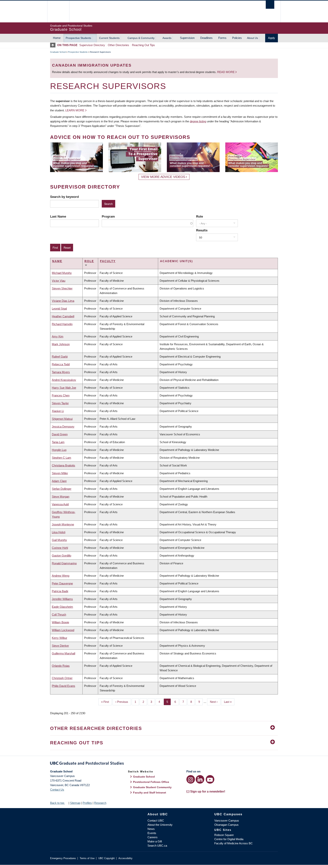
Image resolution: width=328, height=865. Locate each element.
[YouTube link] (210, 779)
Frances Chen (60, 395)
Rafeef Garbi (60, 356)
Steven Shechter (62, 288)
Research (100, 802)
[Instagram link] (190, 779)
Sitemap (75, 802)
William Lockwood (63, 630)
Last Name (58, 216)
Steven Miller (60, 473)
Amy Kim (57, 336)
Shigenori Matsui (62, 418)
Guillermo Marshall (63, 653)
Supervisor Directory (92, 45)
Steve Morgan (60, 496)
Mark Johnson (61, 344)
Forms (222, 37)
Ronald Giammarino (64, 563)
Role (199, 216)
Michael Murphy (62, 272)
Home (57, 37)
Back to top (57, 802)
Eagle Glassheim (62, 606)
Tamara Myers (61, 372)
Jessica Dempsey (63, 426)
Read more (226, 72)
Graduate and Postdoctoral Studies (164, 764)
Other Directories (118, 45)
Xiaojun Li (58, 411)
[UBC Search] (270, 5)
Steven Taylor (60, 403)
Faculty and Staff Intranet (149, 792)
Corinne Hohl (60, 547)
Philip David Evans (63, 685)
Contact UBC (155, 820)
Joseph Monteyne (63, 524)
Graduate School (58, 52)
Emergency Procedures (63, 858)
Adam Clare (59, 481)
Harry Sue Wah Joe (64, 387)
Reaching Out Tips (143, 45)
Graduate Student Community (152, 787)
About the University (160, 824)
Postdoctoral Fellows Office (151, 781)
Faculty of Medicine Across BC (233, 843)
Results (201, 230)
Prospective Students (78, 37)
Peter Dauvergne (62, 583)
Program (108, 216)
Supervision (187, 37)
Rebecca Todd (61, 364)
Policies (237, 37)
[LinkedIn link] (200, 779)
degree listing (198, 121)
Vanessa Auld (60, 504)
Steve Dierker (60, 645)
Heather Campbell (63, 316)
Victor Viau (58, 280)
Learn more (74, 110)
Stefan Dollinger (61, 488)
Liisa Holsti (58, 532)
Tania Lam (58, 442)
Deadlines (206, 37)
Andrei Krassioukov (64, 379)
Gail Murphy (59, 540)
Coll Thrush (59, 614)
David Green (60, 434)
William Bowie (60, 622)
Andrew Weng (60, 575)
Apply (271, 37)
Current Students (109, 37)
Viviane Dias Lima (63, 300)
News (151, 828)
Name (57, 261)
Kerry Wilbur (59, 637)
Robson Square (224, 835)
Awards (166, 37)
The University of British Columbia (58, 11)
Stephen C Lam (61, 457)
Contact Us (57, 789)
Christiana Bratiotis (63, 465)
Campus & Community (141, 37)
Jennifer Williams (62, 599)
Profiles (87, 802)
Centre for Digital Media (228, 839)
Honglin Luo (59, 449)
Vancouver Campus (226, 820)
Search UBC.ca (157, 845)
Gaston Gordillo (61, 555)
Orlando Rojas (61, 665)
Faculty (108, 261)
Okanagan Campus (226, 824)
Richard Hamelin (62, 324)
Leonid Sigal (59, 308)
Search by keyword (64, 196)
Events (151, 833)
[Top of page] (53, 45)
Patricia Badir (60, 591)
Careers (152, 837)
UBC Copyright (106, 858)
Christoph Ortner (62, 678)
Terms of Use (87, 858)
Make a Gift (154, 841)
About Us (252, 37)
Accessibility (125, 858)
